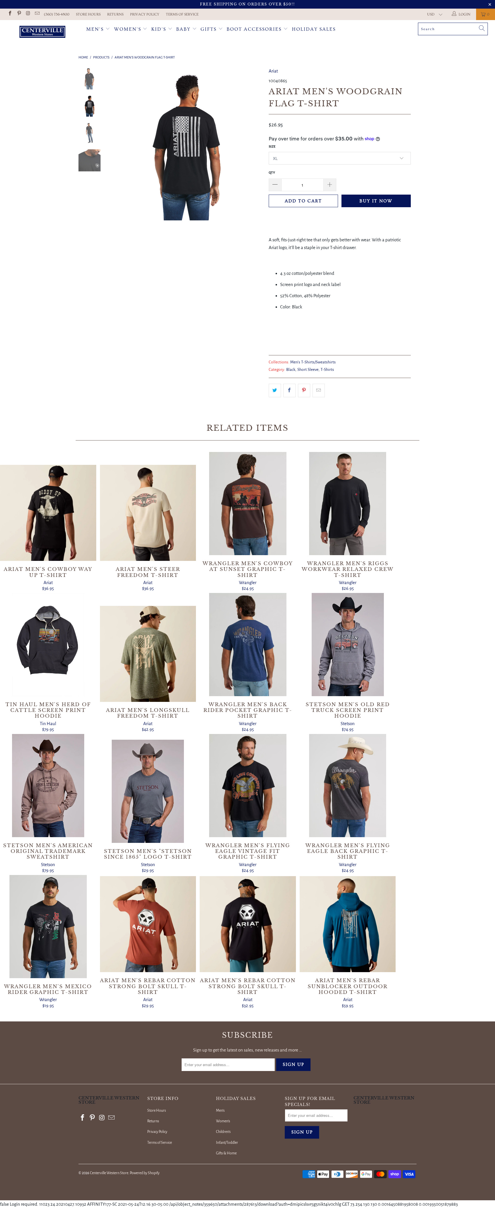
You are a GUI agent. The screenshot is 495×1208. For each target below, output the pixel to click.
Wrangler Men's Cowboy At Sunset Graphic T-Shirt (248, 503)
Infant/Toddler (227, 1143)
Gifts (209, 29)
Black (290, 369)
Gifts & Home (226, 1153)
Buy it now (376, 200)
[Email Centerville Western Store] (36, 14)
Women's (127, 29)
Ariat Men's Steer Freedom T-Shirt (148, 513)
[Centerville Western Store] (42, 32)
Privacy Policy (144, 14)
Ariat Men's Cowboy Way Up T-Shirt (48, 513)
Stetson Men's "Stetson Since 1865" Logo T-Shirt (148, 791)
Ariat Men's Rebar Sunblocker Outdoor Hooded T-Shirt (348, 924)
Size (272, 146)
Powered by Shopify (145, 1173)
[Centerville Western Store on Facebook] (9, 14)
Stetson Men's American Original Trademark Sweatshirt (48, 785)
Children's (223, 1132)
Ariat (273, 70)
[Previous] (117, 143)
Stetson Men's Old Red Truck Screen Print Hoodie (348, 644)
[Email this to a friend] (319, 390)
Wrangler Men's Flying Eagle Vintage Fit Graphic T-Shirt (248, 785)
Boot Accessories (255, 29)
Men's (95, 29)
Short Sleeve (308, 369)
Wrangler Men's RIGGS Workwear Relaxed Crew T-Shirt (348, 503)
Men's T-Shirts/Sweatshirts (313, 362)
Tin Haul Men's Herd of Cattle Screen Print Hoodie (48, 644)
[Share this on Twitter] (275, 390)
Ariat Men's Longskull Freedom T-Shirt (148, 654)
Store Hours (88, 14)
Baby (184, 29)
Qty (272, 173)
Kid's (158, 29)
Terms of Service (182, 14)
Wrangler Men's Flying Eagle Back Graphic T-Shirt (348, 785)
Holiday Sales (314, 29)
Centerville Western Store (109, 1173)
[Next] (254, 143)
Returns (115, 14)
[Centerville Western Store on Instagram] (27, 14)
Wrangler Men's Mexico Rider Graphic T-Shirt (48, 926)
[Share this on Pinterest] (304, 390)
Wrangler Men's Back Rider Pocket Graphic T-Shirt (248, 644)
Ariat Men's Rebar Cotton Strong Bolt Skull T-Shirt (148, 924)
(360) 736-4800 (56, 14)
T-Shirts (327, 369)
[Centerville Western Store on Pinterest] (18, 14)
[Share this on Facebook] (289, 390)
